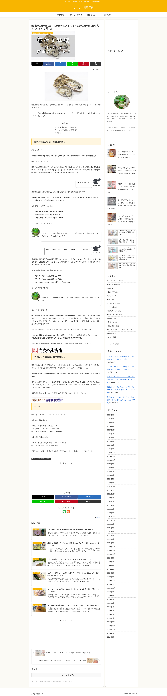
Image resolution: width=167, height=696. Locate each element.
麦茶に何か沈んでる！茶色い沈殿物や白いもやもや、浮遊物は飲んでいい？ (121, 156)
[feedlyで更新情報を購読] (64, 511)
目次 (63, 123)
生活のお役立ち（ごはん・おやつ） (41, 458)
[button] (95, 64)
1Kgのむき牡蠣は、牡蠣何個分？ (67, 130)
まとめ (59, 133)
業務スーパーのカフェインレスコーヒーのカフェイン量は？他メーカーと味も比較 (121, 379)
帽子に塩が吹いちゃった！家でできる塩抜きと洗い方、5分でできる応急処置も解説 (122, 204)
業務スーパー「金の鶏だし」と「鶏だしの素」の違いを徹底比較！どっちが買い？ (121, 188)
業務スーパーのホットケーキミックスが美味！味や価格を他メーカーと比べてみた (121, 400)
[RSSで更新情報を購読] (68, 511)
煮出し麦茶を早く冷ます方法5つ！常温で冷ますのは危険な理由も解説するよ (122, 172)
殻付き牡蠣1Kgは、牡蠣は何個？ (67, 127)
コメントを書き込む (66, 675)
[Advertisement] (66, 476)
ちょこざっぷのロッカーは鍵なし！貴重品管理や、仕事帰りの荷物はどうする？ (121, 220)
